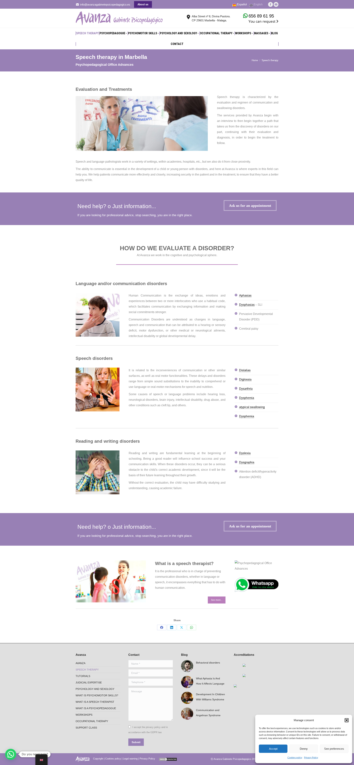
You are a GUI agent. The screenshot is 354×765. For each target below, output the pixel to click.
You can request (262, 21)
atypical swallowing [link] (252, 407)
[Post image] (187, 666)
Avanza (80, 663)
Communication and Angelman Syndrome (208, 713)
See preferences (334, 748)
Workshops (84, 714)
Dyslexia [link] (245, 453)
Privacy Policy (311, 757)
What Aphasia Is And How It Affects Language (210, 681)
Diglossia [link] (245, 379)
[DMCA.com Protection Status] (168, 758)
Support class (86, 727)
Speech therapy (87, 669)
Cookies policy (294, 757)
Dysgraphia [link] (246, 462)
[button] (346, 720)
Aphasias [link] (245, 295)
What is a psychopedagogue (96, 708)
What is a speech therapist (95, 701)
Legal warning (130, 758)
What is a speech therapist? (184, 563)
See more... (216, 600)
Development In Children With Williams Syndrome (210, 697)
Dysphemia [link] (246, 397)
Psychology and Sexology (95, 688)
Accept (273, 748)
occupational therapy (92, 721)
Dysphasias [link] (247, 304)
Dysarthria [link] (246, 388)
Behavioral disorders (208, 662)
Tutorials (83, 676)
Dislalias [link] (245, 370)
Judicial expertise (89, 682)
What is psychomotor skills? (97, 695)
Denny (304, 748)
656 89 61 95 (261, 15)
